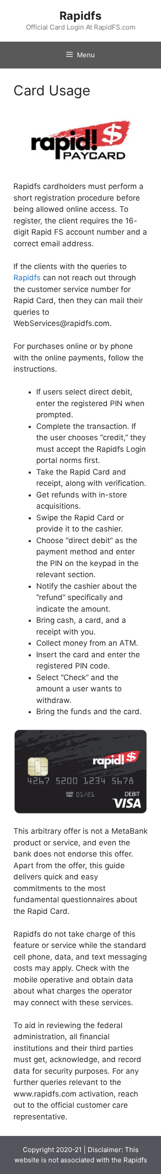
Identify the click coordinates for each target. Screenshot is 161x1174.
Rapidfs (80, 15)
